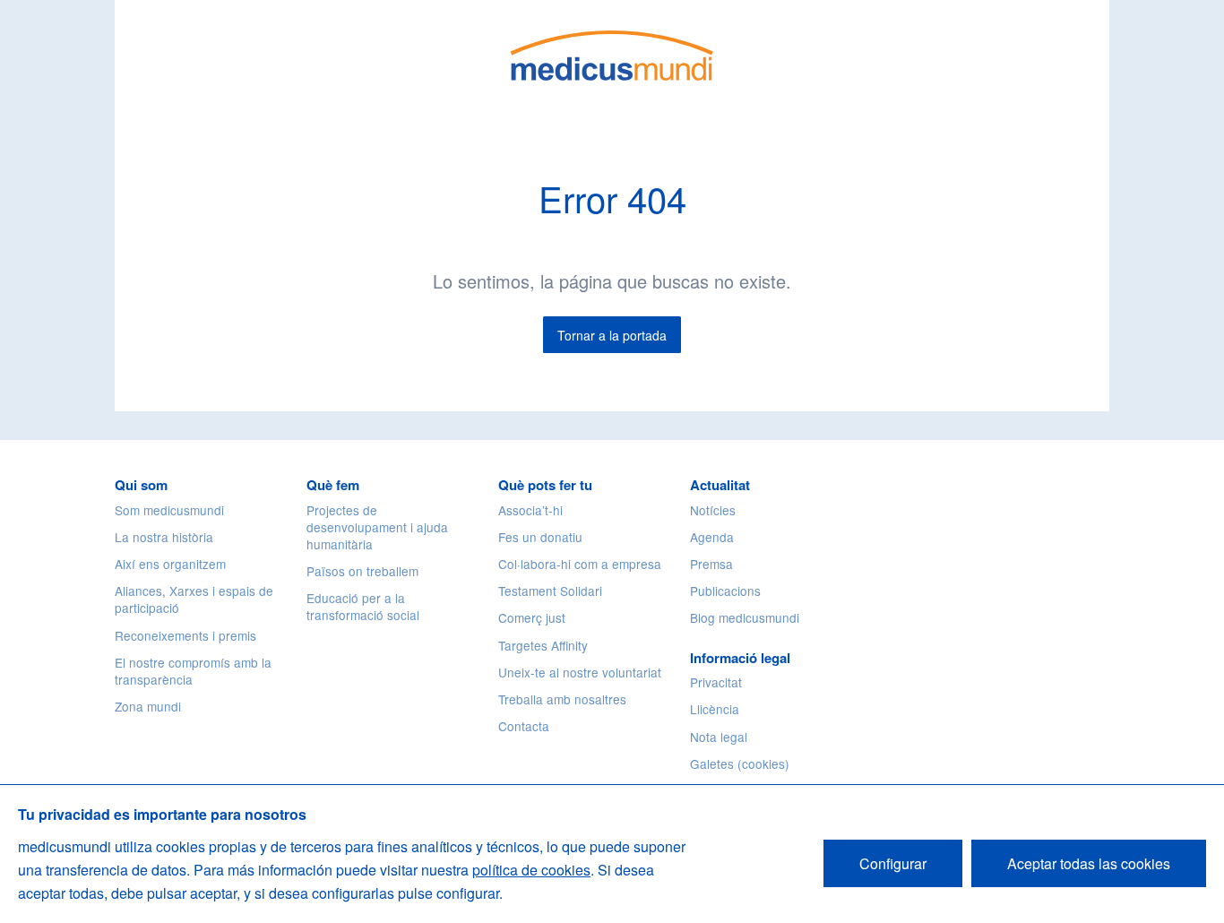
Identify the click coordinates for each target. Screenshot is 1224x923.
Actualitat (720, 485)
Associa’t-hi (530, 510)
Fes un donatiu (540, 537)
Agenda (712, 537)
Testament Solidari (550, 591)
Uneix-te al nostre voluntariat (579, 672)
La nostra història (164, 537)
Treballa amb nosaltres (562, 699)
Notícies (713, 510)
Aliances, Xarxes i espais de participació (194, 599)
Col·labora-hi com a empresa (579, 564)
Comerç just (531, 617)
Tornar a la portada (612, 335)
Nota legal (718, 737)
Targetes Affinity (543, 645)
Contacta (523, 726)
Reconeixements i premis (185, 635)
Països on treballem (362, 571)
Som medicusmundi (169, 510)
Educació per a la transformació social (362, 606)
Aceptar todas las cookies (1088, 863)
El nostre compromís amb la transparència (193, 670)
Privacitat (716, 682)
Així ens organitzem (170, 564)
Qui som (141, 485)
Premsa (711, 564)
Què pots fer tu (545, 485)
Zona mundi (148, 706)
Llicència (714, 709)
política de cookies (531, 869)
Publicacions (725, 591)
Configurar (893, 863)
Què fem (332, 485)
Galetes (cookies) (739, 763)
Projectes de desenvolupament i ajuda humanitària (377, 527)
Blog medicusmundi (744, 617)
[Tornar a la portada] (612, 53)
